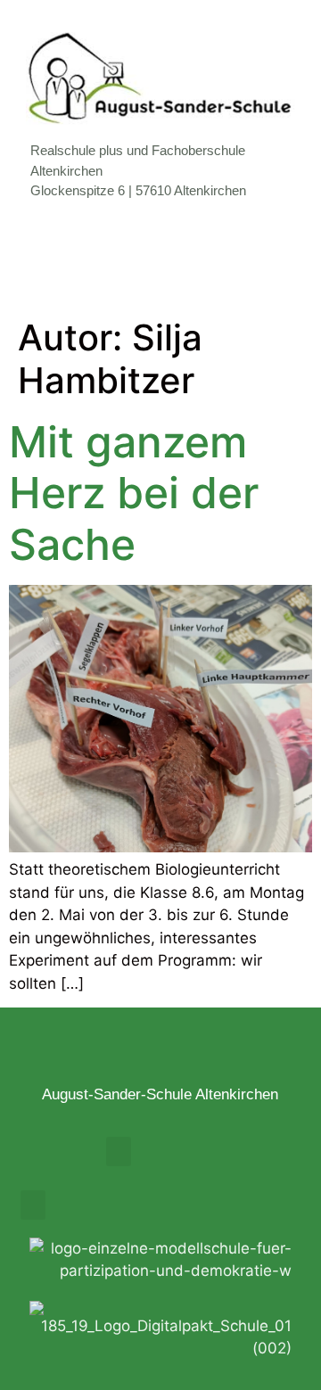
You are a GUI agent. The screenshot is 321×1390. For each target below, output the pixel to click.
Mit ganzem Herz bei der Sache (134, 493)
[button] (160, 259)
